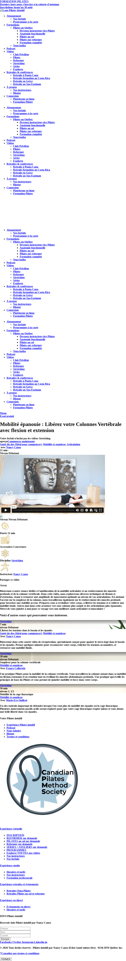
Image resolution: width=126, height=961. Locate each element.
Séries (16, 66)
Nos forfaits (19, 18)
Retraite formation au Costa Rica (31, 78)
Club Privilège (21, 54)
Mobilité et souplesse (54, 444)
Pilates (16, 57)
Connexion (13, 96)
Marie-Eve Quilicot (16, 700)
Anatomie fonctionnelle (32, 33)
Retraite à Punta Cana (25, 75)
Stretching (19, 63)
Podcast (11, 48)
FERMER (5, 959)
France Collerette (15, 668)
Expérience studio (10, 865)
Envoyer (5, 939)
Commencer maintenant (21, 441)
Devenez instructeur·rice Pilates (37, 30)
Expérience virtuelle (11, 828)
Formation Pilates (23, 102)
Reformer (18, 60)
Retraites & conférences (20, 72)
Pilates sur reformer (31, 39)
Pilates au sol (27, 36)
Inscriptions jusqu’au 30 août (16, 7)
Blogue (17, 93)
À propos (12, 87)
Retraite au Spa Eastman (27, 84)
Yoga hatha (19, 45)
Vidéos (10, 51)
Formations (13, 24)
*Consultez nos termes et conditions (19, 953)
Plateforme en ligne (23, 99)
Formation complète (31, 42)
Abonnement (14, 16)
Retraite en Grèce (23, 81)
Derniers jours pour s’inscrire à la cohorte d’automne (29, 4)
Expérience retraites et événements (19, 884)
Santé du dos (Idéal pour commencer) (21, 444)
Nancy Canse (13, 447)
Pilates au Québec (23, 27)
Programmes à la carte (25, 21)
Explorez (18, 69)
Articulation (73, 444)
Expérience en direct (11, 900)
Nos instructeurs (22, 90)
